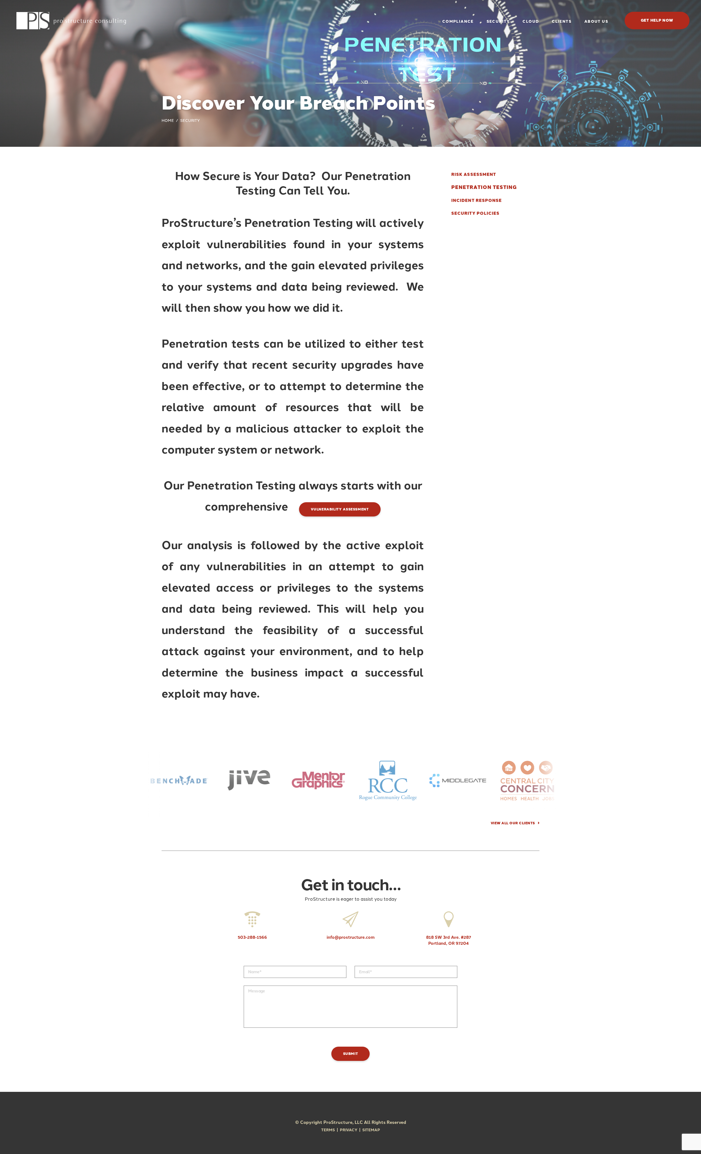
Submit (350, 1054)
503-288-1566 (252, 937)
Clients (561, 21)
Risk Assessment (473, 174)
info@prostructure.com (351, 937)
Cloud (530, 21)
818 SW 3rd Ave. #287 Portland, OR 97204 (448, 940)
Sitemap (371, 1130)
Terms (328, 1130)
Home (168, 120)
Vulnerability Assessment (340, 509)
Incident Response (476, 200)
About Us (596, 21)
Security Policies (475, 213)
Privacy (348, 1130)
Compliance (458, 21)
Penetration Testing (484, 187)
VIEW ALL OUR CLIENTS (513, 823)
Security (498, 21)
